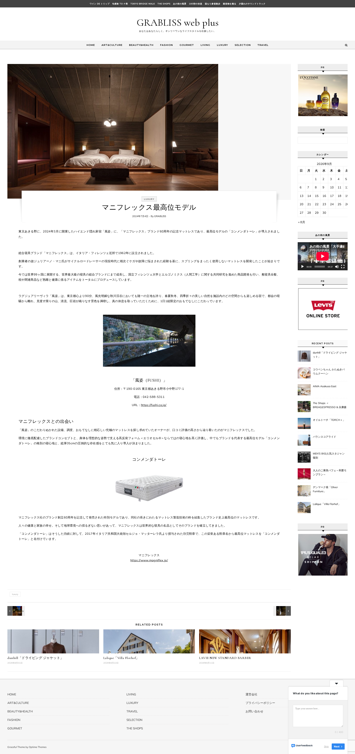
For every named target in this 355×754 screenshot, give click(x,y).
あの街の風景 (179, 3)
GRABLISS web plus (178, 22)
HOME (91, 44)
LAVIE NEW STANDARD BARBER (225, 658)
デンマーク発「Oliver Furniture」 (325, 489)
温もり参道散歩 (212, 3)
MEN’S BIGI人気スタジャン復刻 (329, 455)
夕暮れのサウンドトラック (252, 3)
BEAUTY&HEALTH (141, 44)
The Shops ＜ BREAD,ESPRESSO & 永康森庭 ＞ (329, 405)
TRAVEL (262, 44)
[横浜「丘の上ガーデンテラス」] (15, 611)
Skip (326, 746)
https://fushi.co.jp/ (153, 405)
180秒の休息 (195, 3)
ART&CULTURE (112, 44)
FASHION (166, 44)
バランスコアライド (324, 436)
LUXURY (222, 44)
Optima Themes (37, 746)
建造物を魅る (229, 3)
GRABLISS (160, 216)
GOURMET (187, 44)
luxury (15, 594)
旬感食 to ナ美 (120, 3)
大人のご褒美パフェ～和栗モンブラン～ (329, 472)
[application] (323, 256)
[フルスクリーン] (343, 266)
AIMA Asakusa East (324, 386)
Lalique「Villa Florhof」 (121, 658)
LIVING (205, 44)
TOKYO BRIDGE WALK (143, 3)
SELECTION (243, 44)
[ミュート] (337, 266)
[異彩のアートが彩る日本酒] (282, 611)
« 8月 (301, 222)
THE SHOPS (164, 3)
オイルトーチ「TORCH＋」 (329, 420)
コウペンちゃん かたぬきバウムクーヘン (329, 371)
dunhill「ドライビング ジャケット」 (35, 658)
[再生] (302, 266)
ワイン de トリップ (100, 3)
